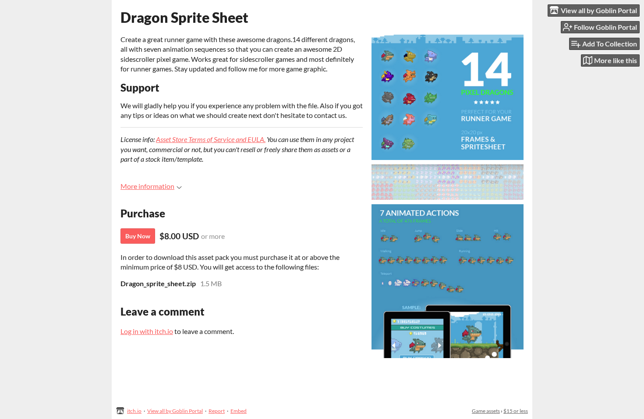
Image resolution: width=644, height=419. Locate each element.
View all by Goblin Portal (175, 411)
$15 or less (515, 411)
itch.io (134, 411)
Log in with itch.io (146, 331)
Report (217, 411)
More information (147, 186)
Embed (238, 411)
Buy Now (137, 236)
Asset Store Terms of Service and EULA (210, 139)
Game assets (486, 411)
